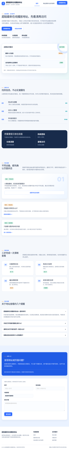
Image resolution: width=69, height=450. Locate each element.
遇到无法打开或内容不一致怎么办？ (14, 329)
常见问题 (54, 435)
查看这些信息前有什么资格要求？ (14, 335)
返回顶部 (54, 440)
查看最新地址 (62, 2)
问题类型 (6, 392)
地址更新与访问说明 (48, 3)
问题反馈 (54, 437)
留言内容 (6, 399)
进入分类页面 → (8, 232)
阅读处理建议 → (8, 214)
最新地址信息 (36, 437)
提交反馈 (8, 414)
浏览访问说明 (18, 28)
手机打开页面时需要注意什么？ (13, 323)
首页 (37, 3)
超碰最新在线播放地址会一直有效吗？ (15, 311)
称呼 (5, 385)
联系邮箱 (38, 385)
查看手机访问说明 (34, 192)
